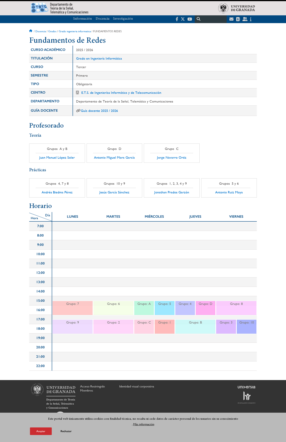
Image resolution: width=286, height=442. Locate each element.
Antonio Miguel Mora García (114, 157)
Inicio (31, 31)
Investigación (123, 19)
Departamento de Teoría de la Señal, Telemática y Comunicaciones (60, 403)
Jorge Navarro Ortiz (171, 157)
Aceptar (40, 431)
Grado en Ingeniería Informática (99, 58)
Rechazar (66, 431)
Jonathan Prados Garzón (171, 192)
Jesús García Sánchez (114, 192)
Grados (52, 31)
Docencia (102, 19)
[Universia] (246, 387)
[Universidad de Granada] (236, 8)
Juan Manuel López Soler (57, 157)
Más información (143, 424)
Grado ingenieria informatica (75, 31)
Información (82, 19)
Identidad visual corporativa (136, 386)
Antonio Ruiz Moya (229, 192)
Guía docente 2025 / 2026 (99, 111)
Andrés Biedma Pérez (57, 192)
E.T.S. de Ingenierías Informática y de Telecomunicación (121, 92)
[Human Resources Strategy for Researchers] (246, 398)
